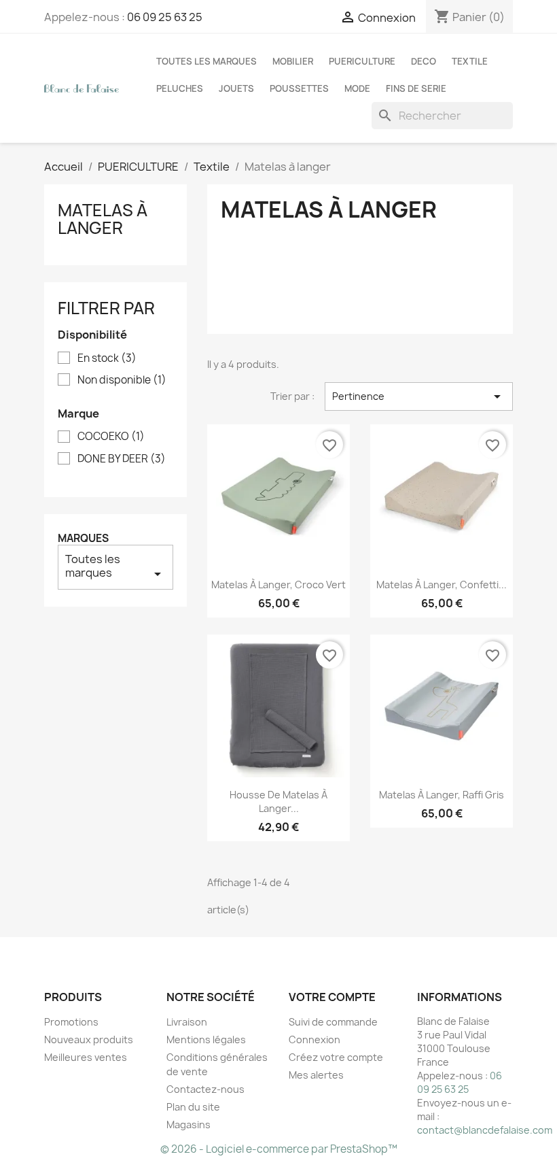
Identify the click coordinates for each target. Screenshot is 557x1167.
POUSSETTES (299, 88)
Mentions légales (206, 1039)
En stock (107, 358)
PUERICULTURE (362, 61)
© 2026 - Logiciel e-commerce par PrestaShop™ (278, 1149)
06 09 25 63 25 (164, 17)
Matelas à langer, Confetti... (441, 584)
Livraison (186, 1021)
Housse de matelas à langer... (278, 801)
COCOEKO (111, 436)
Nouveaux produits (88, 1039)
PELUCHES (179, 88)
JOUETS (236, 88)
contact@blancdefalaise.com (484, 1129)
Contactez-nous (205, 1089)
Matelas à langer (102, 219)
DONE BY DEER (121, 459)
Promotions (71, 1021)
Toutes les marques (206, 61)
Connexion (314, 1039)
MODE (357, 88)
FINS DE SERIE (416, 88)
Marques (83, 538)
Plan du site (193, 1106)
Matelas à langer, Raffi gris (441, 794)
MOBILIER (292, 61)
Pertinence (418, 396)
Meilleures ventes (85, 1057)
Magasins (188, 1124)
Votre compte (332, 997)
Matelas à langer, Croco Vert (278, 584)
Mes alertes (316, 1074)
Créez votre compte (336, 1057)
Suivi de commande (333, 1021)
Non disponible (121, 380)
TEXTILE (470, 61)
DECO (423, 61)
